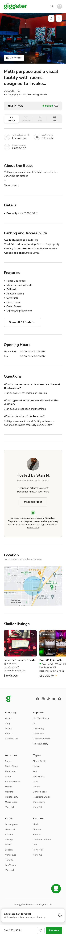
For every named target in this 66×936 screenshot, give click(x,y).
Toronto (9, 859)
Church (36, 786)
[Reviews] (59, 698)
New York (10, 829)
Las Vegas (10, 865)
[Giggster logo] (8, 699)
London (9, 849)
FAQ (35, 723)
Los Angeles (11, 824)
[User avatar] (59, 6)
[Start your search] (51, 6)
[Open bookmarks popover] (59, 18)
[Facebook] (37, 698)
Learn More (33, 527)
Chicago (9, 839)
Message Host (33, 502)
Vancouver (10, 854)
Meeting (9, 791)
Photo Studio (39, 761)
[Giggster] (15, 6)
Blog (7, 723)
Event (8, 776)
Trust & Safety (40, 743)
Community (38, 728)
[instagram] (43, 698)
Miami (8, 844)
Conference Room (42, 839)
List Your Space (41, 718)
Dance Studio (40, 791)
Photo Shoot (11, 766)
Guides (8, 728)
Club (35, 781)
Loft (35, 844)
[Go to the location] (20, 643)
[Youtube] (54, 698)
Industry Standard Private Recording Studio (20, 660)
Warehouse (39, 801)
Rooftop (37, 834)
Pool (35, 771)
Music (36, 824)
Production (10, 771)
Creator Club (11, 738)
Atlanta (9, 834)
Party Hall (38, 849)
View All (9, 807)
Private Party (11, 796)
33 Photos (15, 57)
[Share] (51, 18)
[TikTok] (48, 698)
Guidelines (38, 733)
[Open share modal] (26, 634)
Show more (10, 185)
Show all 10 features (22, 322)
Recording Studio (41, 796)
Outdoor (37, 829)
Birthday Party (12, 781)
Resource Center (41, 738)
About (8, 718)
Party (7, 761)
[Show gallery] (33, 38)
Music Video (11, 801)
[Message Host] (41, 930)
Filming (8, 786)
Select (8, 733)
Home (36, 766)
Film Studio (38, 776)
